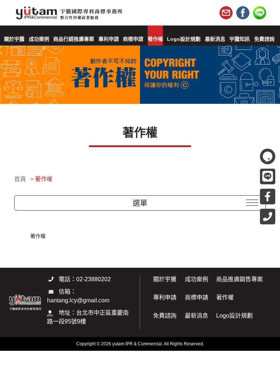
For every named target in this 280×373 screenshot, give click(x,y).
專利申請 (164, 297)
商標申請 (196, 297)
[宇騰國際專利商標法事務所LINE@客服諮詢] (259, 13)
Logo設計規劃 (234, 316)
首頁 (20, 179)
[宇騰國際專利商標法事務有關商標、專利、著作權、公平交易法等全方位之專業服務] (68, 10)
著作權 (43, 179)
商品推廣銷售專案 (239, 279)
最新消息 (196, 316)
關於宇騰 (164, 279)
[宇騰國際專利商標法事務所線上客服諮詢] (267, 156)
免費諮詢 (164, 316)
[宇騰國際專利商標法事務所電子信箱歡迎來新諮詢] (226, 13)
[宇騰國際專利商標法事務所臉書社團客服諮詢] (242, 13)
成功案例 (196, 279)
